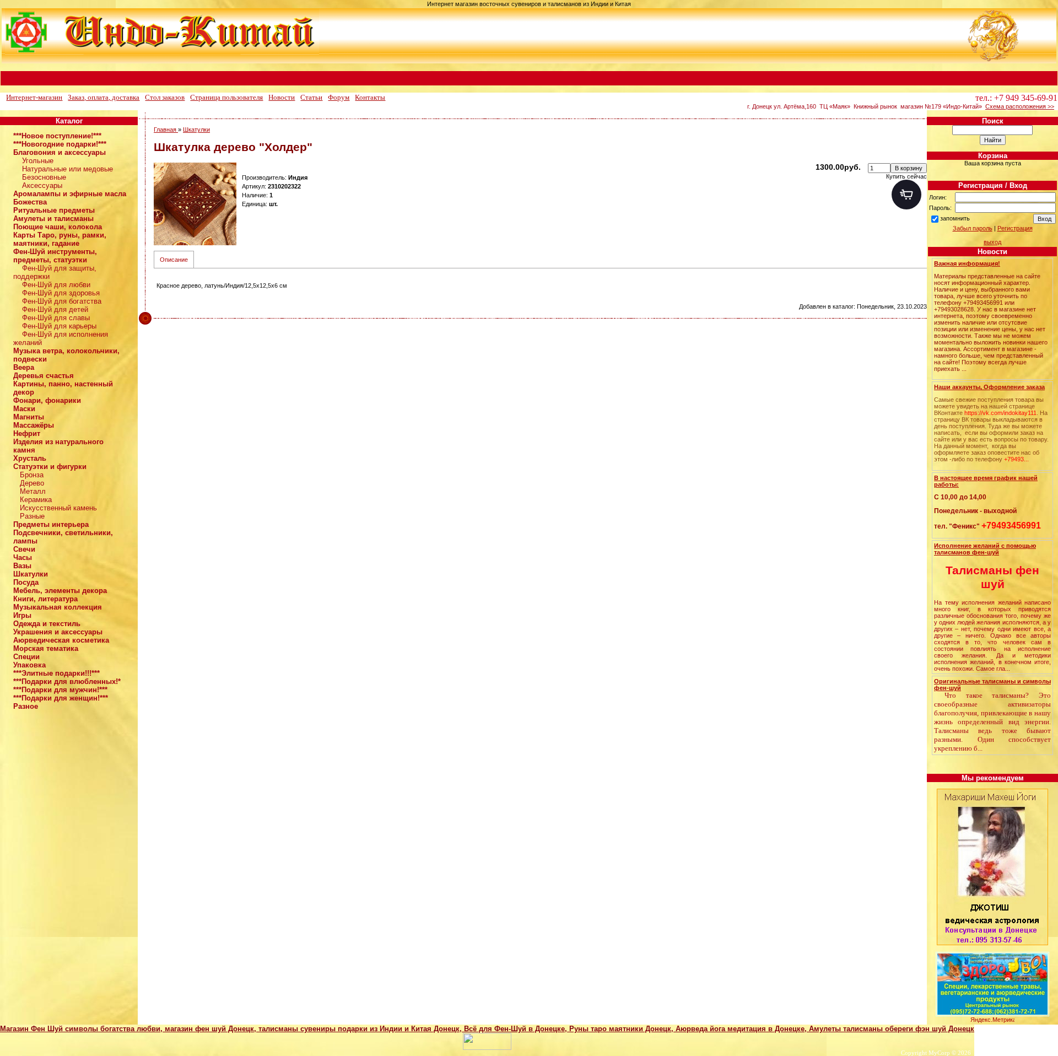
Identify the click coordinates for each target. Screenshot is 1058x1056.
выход (992, 242)
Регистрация (1015, 228)
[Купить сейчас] (906, 194)
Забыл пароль (972, 228)
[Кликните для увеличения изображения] (195, 204)
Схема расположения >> (1019, 106)
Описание (174, 259)
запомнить (955, 218)
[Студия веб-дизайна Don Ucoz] (487, 1047)
